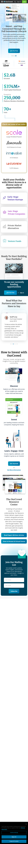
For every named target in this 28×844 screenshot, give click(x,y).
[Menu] (2, 1)
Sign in (19, 1)
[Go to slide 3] (15, 55)
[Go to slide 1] (12, 55)
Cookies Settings (14, 832)
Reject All (14, 837)
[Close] (26, 824)
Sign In (22, 292)
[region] (14, 833)
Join (24, 2)
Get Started (14, 464)
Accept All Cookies (14, 841)
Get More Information (14, 470)
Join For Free (10, 292)
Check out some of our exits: (14, 124)
